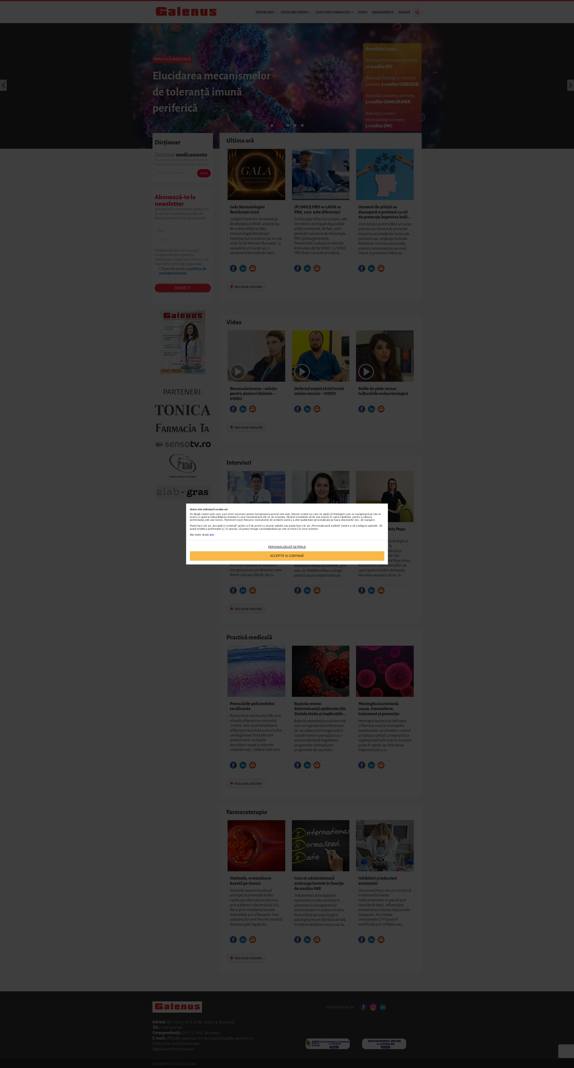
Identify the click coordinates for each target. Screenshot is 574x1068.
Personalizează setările (287, 547)
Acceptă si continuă (287, 556)
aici (212, 534)
